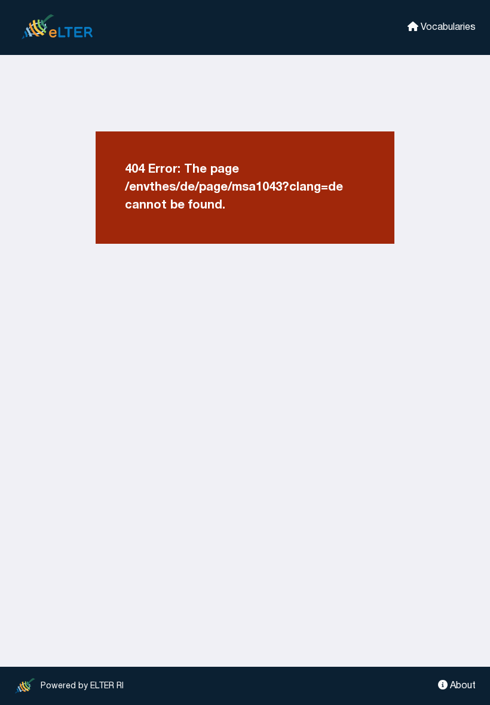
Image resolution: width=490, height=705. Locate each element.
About (462, 686)
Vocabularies (447, 27)
